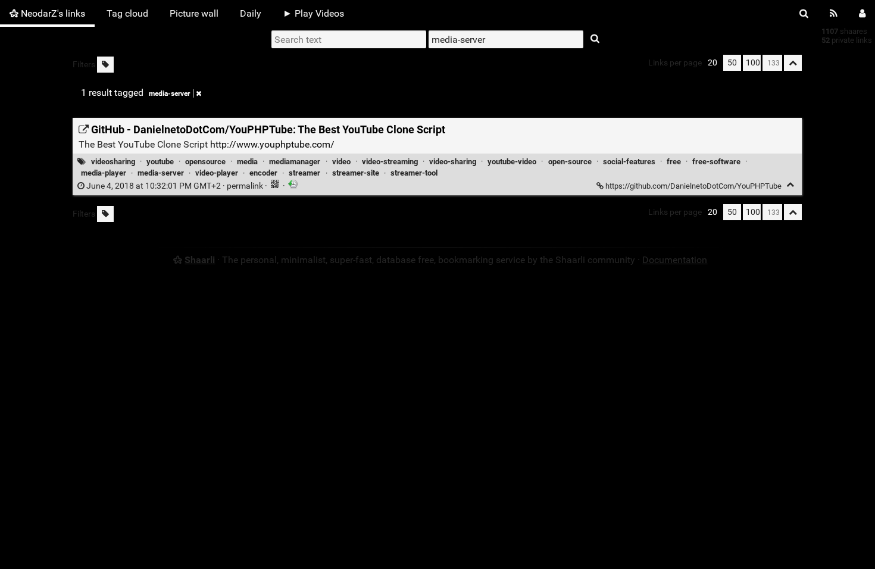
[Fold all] (793, 63)
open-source (570, 161)
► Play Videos (313, 13)
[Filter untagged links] (105, 65)
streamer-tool (414, 172)
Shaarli (200, 259)
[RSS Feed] (833, 13)
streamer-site (355, 172)
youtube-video (512, 161)
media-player (103, 172)
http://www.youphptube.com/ (272, 144)
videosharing (113, 161)
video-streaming (390, 161)
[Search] (804, 13)
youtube (160, 161)
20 (712, 63)
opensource (205, 161)
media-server (169, 93)
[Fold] (790, 185)
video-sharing (452, 161)
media (247, 161)
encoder (263, 172)
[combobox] (506, 39)
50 (732, 63)
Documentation (674, 259)
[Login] (862, 13)
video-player (216, 172)
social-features (629, 161)
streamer (304, 172)
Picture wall (194, 13)
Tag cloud (127, 13)
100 (753, 63)
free (674, 161)
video (341, 161)
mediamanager (294, 161)
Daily (250, 13)
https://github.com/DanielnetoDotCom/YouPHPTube (693, 186)
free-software (716, 161)
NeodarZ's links (51, 13)
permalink (175, 186)
